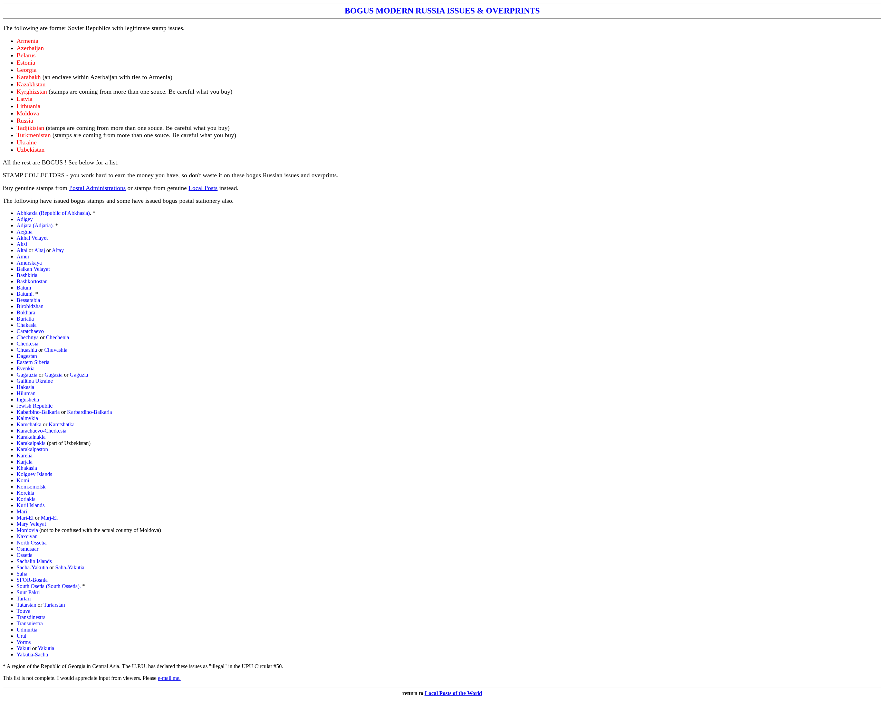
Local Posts (203, 187)
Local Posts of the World (453, 693)
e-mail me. (169, 678)
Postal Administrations (97, 187)
